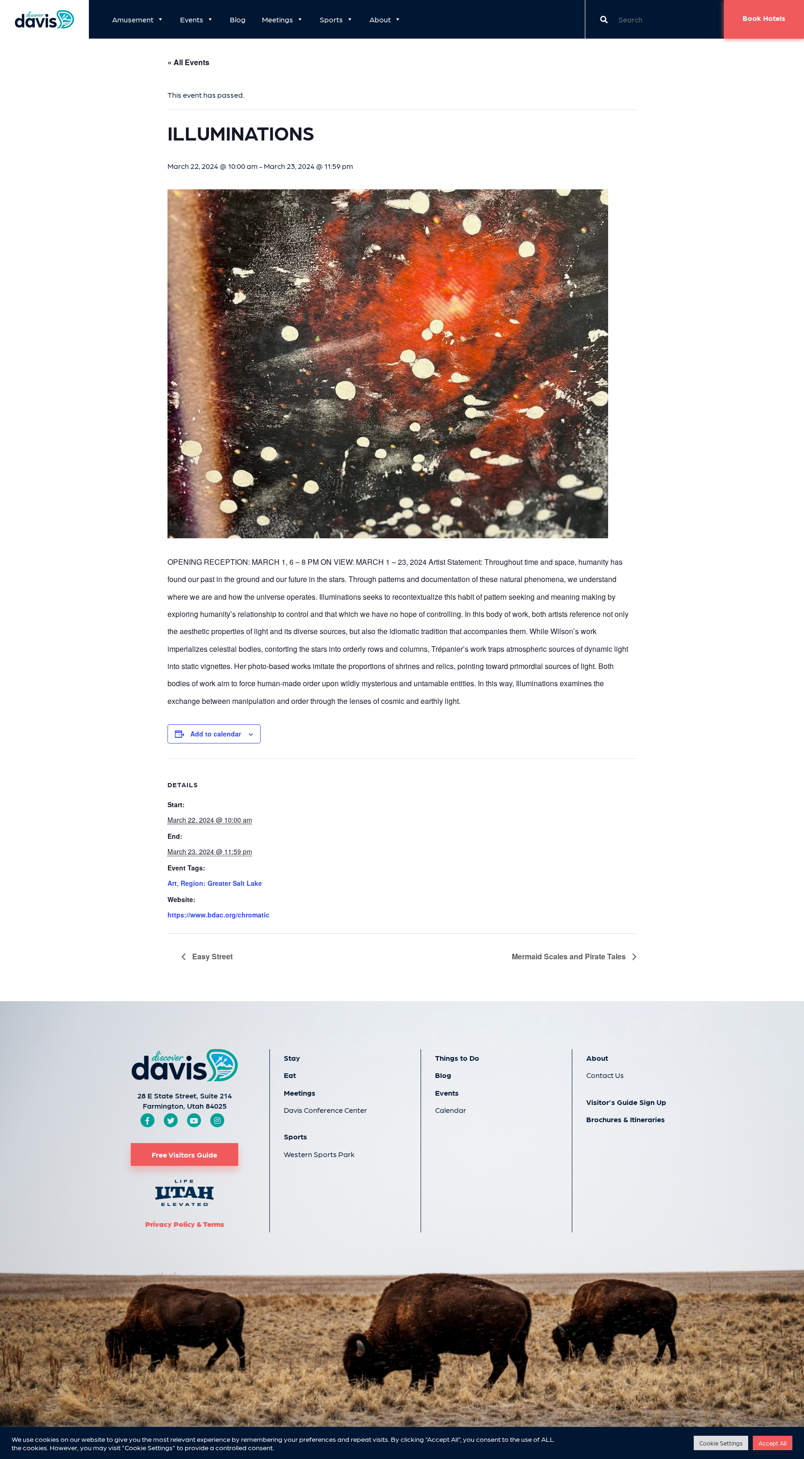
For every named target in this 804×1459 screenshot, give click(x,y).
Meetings (277, 19)
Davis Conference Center (325, 1109)
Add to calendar (215, 733)
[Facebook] (147, 1120)
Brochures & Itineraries (625, 1119)
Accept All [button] (772, 1442)
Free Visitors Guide (184, 1154)
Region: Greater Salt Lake (221, 883)
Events (191, 19)
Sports (331, 19)
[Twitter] (170, 1120)
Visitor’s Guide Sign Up (626, 1102)
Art (172, 883)
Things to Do (457, 1057)
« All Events (188, 62)
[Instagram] (217, 1120)
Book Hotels (764, 17)
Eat (290, 1075)
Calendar (450, 1109)
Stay (292, 1057)
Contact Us (605, 1075)
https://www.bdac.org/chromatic (218, 914)
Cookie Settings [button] (721, 1442)
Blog (238, 19)
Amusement (133, 19)
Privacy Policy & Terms (184, 1223)
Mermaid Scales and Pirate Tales (570, 956)
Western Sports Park (319, 1154)
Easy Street (211, 956)
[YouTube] (194, 1120)
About (380, 19)
